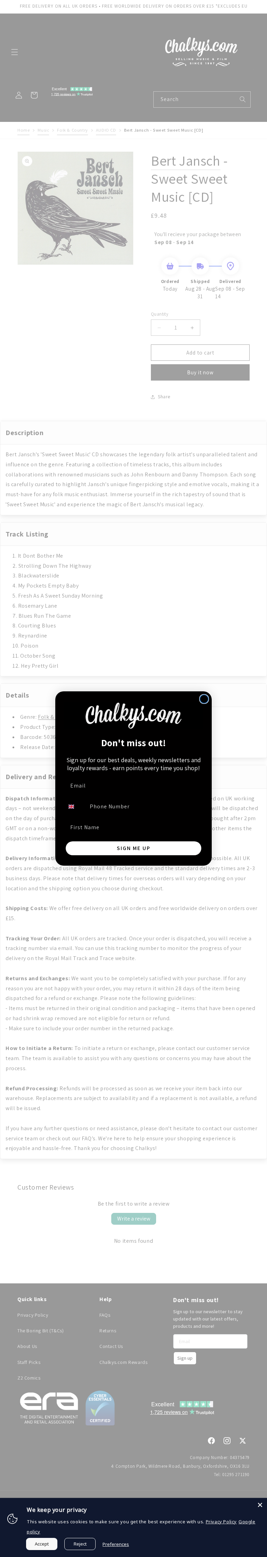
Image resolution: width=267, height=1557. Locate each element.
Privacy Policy (221, 1521)
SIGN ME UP (134, 848)
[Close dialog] (204, 699)
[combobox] (75, 806)
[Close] (260, 1504)
